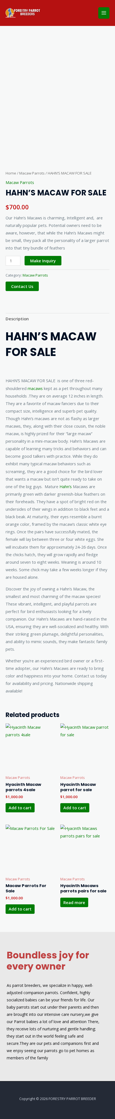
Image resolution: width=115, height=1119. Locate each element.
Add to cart (20, 807)
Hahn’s (65, 486)
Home (11, 173)
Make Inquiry (43, 260)
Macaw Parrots (32, 173)
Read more (74, 902)
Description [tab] (17, 318)
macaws (35, 388)
